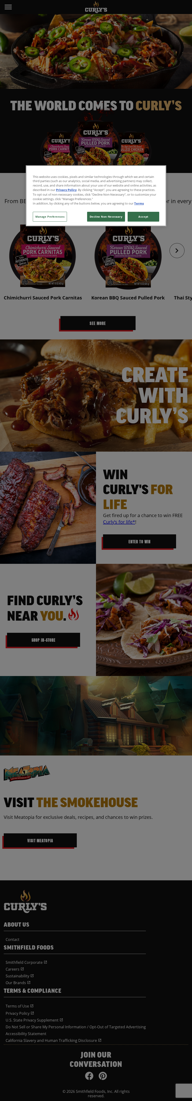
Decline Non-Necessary (106, 216)
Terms (139, 203)
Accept (143, 216)
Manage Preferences (49, 216)
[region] (96, 195)
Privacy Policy (66, 190)
